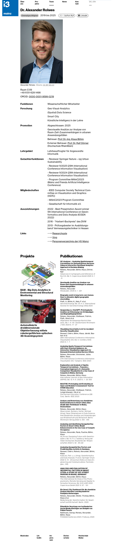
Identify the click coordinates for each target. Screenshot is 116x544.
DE (90, 2)
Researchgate (59, 233)
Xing (54, 237)
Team (51, 2)
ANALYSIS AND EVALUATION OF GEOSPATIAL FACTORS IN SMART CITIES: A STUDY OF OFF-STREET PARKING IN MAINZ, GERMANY (74, 471)
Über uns (22, 3)
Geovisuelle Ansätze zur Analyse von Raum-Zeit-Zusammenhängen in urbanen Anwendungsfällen (76, 284)
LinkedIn (83, 15)
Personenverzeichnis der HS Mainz (70, 241)
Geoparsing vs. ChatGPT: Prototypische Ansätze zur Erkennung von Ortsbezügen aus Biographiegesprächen (76, 312)
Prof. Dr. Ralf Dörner (78, 143)
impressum (52, 538)
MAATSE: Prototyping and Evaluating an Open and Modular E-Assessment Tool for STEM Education (77, 386)
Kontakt (77, 3)
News (64, 2)
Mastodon (24, 536)
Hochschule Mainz (83, 537)
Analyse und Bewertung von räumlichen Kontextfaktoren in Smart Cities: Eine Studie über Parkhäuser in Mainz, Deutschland (76, 404)
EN (94, 2)
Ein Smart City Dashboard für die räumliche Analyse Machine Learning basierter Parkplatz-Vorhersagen (77, 491)
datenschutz (66, 537)
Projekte (37, 3)
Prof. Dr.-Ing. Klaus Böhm (71, 139)
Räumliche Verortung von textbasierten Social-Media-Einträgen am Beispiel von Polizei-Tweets (76, 508)
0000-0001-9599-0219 (41, 96)
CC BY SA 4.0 (48, 85)
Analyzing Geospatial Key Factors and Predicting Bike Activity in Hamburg (75, 448)
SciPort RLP (69, 15)
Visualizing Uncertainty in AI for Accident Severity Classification (77, 330)
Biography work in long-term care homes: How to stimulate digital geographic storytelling (77, 297)
